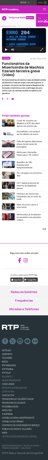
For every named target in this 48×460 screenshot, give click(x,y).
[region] (24, 230)
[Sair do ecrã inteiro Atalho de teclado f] (44, 457)
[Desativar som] (10, 457)
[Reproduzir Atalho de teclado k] (4, 457)
